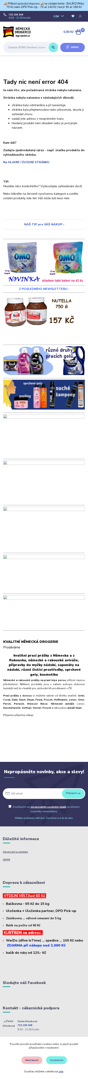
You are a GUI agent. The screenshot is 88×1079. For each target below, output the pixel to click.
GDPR (6, 859)
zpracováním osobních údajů (48, 807)
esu (38, 932)
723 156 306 (16, 15)
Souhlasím (56, 1060)
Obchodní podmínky (15, 852)
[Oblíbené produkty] (73, 16)
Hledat (53, 47)
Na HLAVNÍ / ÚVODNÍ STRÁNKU (26, 162)
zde (61, 1071)
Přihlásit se (73, 793)
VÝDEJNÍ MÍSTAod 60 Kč (24, 895)
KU (6, 932)
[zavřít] (82, 4)
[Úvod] (17, 32)
